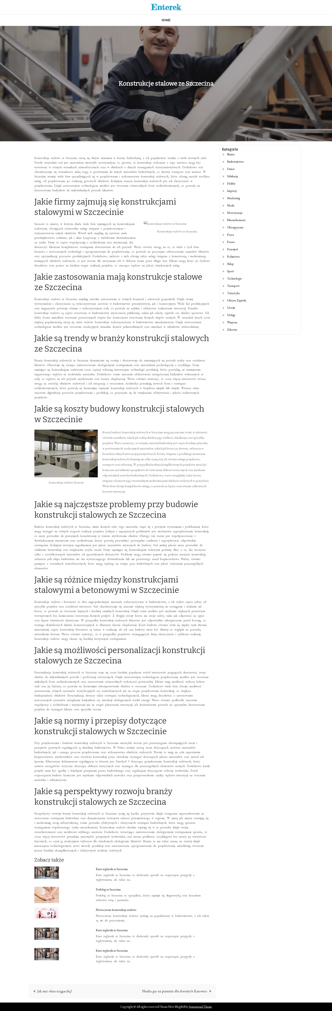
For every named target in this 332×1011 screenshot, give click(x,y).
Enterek (166, 7)
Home (166, 20)
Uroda (231, 308)
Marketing (233, 198)
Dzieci (230, 169)
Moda (230, 205)
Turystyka (233, 293)
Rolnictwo (233, 257)
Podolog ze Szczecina (108, 889)
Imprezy (232, 191)
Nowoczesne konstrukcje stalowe (116, 910)
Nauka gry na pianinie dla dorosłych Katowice (174, 991)
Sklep (230, 264)
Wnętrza (232, 322)
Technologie (234, 278)
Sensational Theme (200, 1007)
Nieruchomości (236, 220)
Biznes (231, 154)
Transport (233, 286)
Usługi (231, 315)
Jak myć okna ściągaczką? (54, 991)
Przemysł (232, 249)
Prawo (231, 242)
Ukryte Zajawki (236, 300)
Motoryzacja (234, 213)
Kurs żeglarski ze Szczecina (112, 869)
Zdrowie (232, 330)
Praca (230, 235)
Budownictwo (235, 162)
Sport (230, 271)
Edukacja (232, 176)
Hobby (231, 183)
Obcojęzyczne (235, 227)
